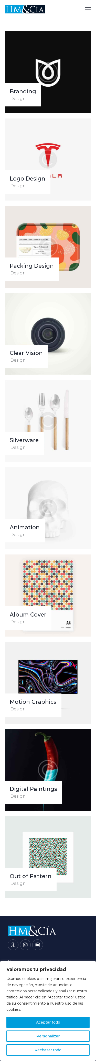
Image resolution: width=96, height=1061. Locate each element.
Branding (23, 91)
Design (18, 98)
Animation (25, 527)
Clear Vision (26, 353)
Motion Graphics (33, 702)
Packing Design (32, 266)
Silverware (24, 440)
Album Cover (28, 614)
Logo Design (27, 178)
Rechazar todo (48, 1050)
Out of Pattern (30, 876)
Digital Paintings (33, 789)
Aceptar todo (48, 1022)
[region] (48, 1011)
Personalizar (48, 1036)
